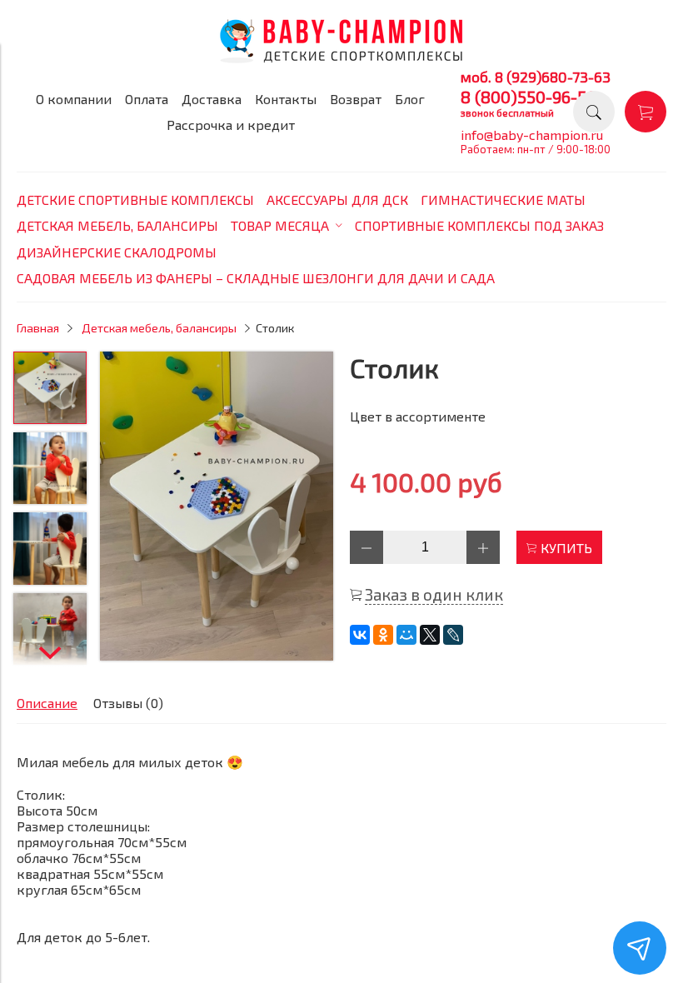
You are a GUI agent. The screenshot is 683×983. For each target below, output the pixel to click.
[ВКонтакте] (360, 635)
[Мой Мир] (406, 635)
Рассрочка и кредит (231, 124)
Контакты (286, 99)
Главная (38, 328)
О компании (74, 99)
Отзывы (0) (128, 703)
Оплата (146, 99)
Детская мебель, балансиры (159, 328)
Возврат (355, 99)
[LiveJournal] (453, 635)
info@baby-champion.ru (532, 134)
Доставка (212, 99)
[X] (430, 635)
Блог (410, 99)
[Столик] (216, 507)
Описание (47, 703)
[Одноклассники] (383, 635)
